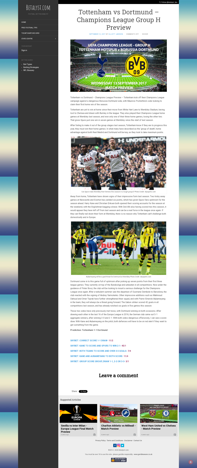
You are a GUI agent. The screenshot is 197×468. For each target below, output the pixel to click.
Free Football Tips (29, 28)
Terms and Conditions (115, 441)
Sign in (24, 50)
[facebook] (115, 445)
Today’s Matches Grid (30, 33)
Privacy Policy (100, 441)
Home (23, 22)
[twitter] (122, 445)
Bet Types (27, 64)
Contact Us (138, 441)
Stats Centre (27, 39)
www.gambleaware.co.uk (143, 454)
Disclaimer (128, 441)
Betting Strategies (31, 67)
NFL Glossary (28, 70)
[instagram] (118, 445)
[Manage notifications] (191, 462)
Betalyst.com (38, 7)
